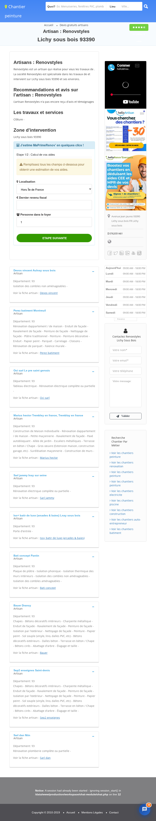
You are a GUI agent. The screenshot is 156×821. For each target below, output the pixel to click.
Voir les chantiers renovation (121, 464)
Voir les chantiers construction (121, 512)
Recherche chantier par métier (119, 441)
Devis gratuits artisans (74, 25)
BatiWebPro (121, 797)
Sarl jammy (47, 498)
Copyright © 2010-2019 (46, 812)
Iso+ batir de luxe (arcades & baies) (62, 538)
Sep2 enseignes (50, 717)
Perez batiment (49, 353)
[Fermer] (143, 759)
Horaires (121, 319)
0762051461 (116, 233)
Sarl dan (45, 758)
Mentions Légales (92, 812)
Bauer (44, 653)
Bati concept (48, 588)
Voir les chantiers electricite (121, 493)
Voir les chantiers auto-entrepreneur (125, 521)
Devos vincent (49, 293)
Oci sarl (45, 398)
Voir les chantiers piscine (121, 502)
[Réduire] (136, 759)
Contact (114, 812)
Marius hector (49, 457)
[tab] (54, 271)
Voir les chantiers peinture (121, 455)
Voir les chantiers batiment (121, 531)
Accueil (48, 25)
